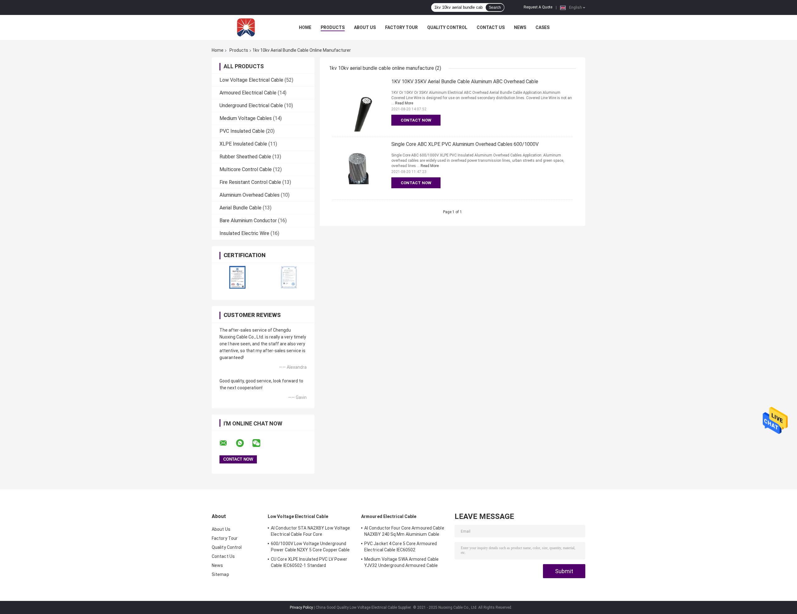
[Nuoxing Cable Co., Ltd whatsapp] (244, 443)
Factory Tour (401, 27)
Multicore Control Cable (245, 169)
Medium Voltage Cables (245, 118)
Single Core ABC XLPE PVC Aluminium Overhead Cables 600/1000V (465, 144)
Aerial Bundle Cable (240, 208)
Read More (404, 103)
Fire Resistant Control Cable (250, 182)
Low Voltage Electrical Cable (251, 80)
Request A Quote (538, 7)
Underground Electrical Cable (251, 105)
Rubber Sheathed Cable (245, 157)
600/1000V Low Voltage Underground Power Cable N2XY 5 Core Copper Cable (310, 546)
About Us (365, 27)
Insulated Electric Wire (244, 233)
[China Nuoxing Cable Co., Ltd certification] (237, 277)
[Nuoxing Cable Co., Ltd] (246, 27)
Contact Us (491, 27)
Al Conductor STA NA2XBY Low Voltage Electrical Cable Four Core (310, 531)
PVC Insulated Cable (242, 131)
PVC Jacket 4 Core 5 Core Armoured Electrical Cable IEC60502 (400, 546)
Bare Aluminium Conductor (248, 220)
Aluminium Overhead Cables (249, 195)
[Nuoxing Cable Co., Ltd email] (227, 443)
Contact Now (416, 120)
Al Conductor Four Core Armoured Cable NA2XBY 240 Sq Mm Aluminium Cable (404, 531)
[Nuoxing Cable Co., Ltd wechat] (260, 443)
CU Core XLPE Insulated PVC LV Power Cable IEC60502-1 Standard (309, 562)
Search (495, 7)
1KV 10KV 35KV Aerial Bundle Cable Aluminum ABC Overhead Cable (464, 81)
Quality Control (447, 27)
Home (305, 27)
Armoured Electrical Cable (247, 93)
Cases (542, 27)
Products (333, 27)
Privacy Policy (301, 607)
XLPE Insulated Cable (243, 144)
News (520, 27)
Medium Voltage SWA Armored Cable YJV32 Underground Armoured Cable (401, 562)
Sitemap (220, 574)
